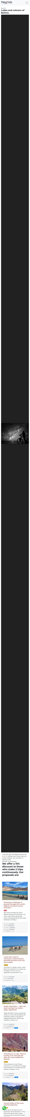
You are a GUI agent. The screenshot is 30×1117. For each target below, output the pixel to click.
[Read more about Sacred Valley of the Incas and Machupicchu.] (15, 1091)
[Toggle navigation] (27, 2)
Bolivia (5, 856)
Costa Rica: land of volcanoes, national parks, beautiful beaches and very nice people (14, 959)
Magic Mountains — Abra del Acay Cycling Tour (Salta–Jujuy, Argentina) (15, 1008)
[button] (3, 433)
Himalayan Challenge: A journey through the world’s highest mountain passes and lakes (14, 905)
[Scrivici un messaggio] (4, 1108)
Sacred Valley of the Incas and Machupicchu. (14, 1104)
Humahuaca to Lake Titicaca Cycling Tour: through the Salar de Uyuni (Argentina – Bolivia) (15, 1056)
